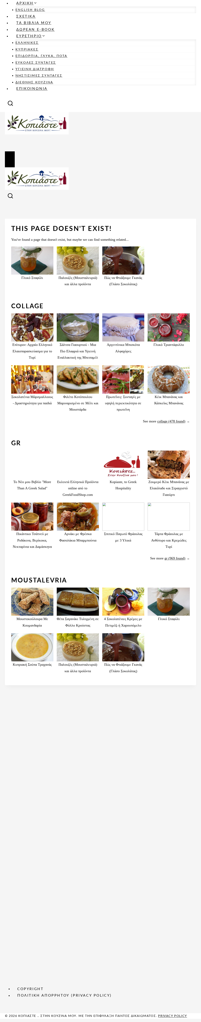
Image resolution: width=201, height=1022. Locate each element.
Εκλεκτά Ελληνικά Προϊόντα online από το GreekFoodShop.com (77, 488)
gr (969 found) (174, 558)
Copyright (30, 989)
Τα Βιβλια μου (33, 23)
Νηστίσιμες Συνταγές (39, 75)
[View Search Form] (10, 104)
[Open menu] (10, 159)
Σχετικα (26, 16)
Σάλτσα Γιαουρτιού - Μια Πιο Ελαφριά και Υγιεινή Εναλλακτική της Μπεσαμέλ (78, 351)
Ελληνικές (27, 42)
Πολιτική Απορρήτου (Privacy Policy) (64, 995)
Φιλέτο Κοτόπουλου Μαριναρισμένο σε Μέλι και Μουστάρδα (77, 403)
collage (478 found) (171, 421)
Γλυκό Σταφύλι (32, 278)
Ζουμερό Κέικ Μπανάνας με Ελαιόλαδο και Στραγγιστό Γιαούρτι (168, 488)
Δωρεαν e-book (35, 29)
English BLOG (30, 9)
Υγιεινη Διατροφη (35, 69)
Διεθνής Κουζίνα (34, 82)
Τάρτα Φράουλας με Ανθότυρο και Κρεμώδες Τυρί (168, 540)
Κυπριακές (27, 49)
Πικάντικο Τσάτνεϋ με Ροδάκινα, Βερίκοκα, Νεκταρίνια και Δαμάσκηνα (32, 540)
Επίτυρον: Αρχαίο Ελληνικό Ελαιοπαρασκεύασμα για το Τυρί (32, 351)
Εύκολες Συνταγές (36, 62)
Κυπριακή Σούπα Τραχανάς (32, 665)
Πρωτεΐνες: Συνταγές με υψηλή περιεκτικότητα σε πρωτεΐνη (123, 403)
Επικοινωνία (32, 89)
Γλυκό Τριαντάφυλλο (168, 345)
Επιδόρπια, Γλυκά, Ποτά (41, 55)
